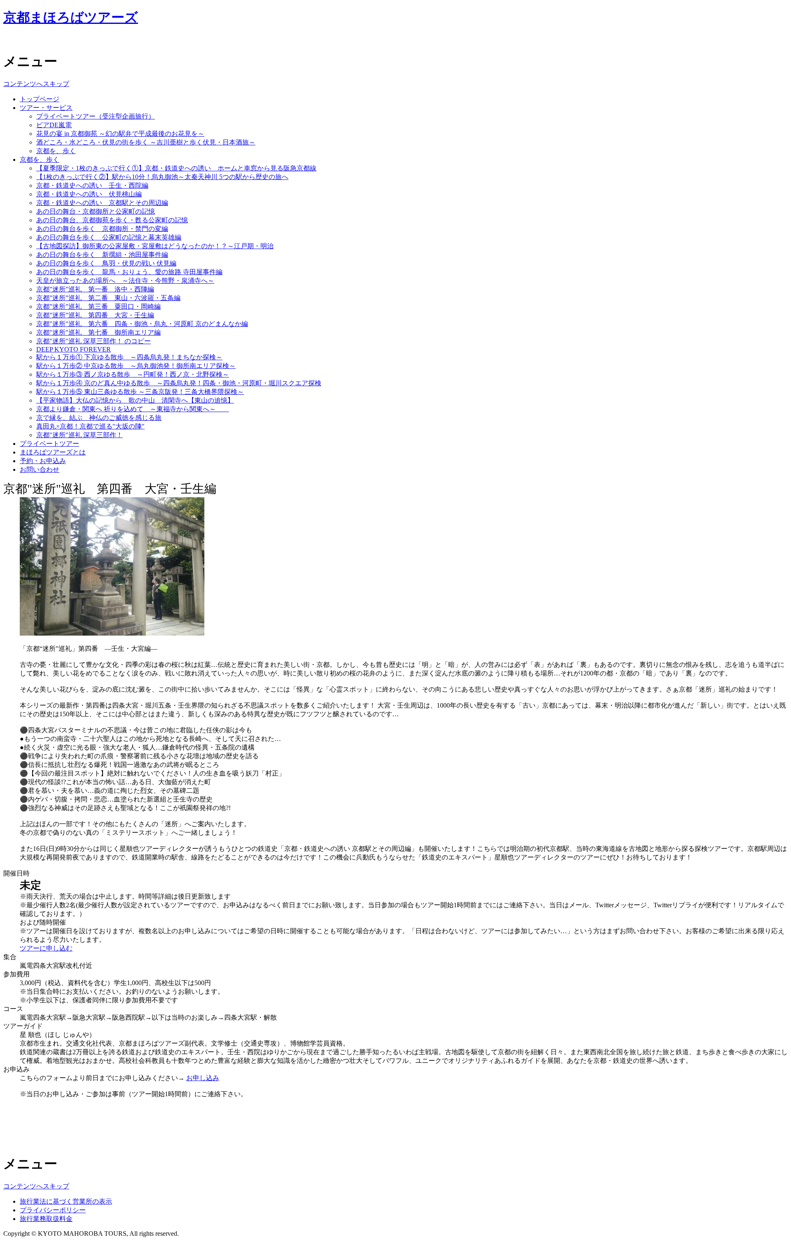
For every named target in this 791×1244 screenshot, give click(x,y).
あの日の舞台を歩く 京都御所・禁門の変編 (102, 228)
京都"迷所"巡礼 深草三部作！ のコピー (93, 341)
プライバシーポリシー (53, 1210)
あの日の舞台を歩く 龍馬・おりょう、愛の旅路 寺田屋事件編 (129, 271)
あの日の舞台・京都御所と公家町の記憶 (95, 211)
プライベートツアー (49, 443)
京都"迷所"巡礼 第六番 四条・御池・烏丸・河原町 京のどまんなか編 (142, 323)
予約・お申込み (43, 460)
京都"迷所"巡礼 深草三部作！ (79, 434)
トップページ (39, 99)
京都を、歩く (56, 150)
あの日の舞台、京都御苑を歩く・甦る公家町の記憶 (112, 220)
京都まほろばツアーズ (70, 17)
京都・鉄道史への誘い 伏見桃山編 (89, 194)
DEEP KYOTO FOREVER (73, 349)
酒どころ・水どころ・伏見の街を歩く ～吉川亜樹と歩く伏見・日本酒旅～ (145, 142)
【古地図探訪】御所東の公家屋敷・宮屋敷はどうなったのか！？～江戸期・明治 (155, 245)
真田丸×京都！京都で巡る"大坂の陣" (90, 426)
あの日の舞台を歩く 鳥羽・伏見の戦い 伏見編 (106, 263)
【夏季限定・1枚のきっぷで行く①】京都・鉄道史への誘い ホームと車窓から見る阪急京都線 (176, 168)
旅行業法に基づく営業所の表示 (66, 1201)
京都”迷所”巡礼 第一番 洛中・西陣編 (95, 289)
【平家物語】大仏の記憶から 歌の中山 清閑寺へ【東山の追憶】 (135, 400)
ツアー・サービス (46, 107)
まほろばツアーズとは (53, 452)
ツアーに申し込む (46, 948)
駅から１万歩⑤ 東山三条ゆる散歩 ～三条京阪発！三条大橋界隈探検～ (140, 391)
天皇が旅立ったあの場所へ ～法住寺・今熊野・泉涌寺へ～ (125, 280)
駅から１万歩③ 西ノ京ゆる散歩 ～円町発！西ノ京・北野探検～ (132, 374)
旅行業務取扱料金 (46, 1218)
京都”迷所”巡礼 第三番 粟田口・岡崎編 (98, 306)
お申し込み (202, 1077)
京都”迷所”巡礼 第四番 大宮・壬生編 (95, 315)
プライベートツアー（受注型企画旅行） (95, 116)
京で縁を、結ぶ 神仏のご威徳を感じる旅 (98, 417)
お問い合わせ (39, 469)
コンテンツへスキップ (36, 83)
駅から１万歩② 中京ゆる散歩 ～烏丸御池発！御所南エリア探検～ (136, 365)
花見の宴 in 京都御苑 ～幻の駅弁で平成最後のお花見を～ (120, 133)
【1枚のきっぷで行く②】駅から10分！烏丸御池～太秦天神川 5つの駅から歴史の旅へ (162, 176)
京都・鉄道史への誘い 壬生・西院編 (92, 185)
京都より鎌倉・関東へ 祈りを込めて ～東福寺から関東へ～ (132, 408)
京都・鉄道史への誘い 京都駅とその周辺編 (102, 202)
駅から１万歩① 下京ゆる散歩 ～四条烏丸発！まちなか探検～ (129, 357)
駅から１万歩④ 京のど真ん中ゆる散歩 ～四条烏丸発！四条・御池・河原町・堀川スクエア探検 (178, 383)
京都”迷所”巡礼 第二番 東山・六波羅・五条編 (108, 297)
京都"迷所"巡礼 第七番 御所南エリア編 (98, 332)
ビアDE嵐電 (54, 124)
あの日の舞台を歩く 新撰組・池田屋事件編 (102, 254)
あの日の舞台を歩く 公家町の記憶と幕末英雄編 (108, 237)
